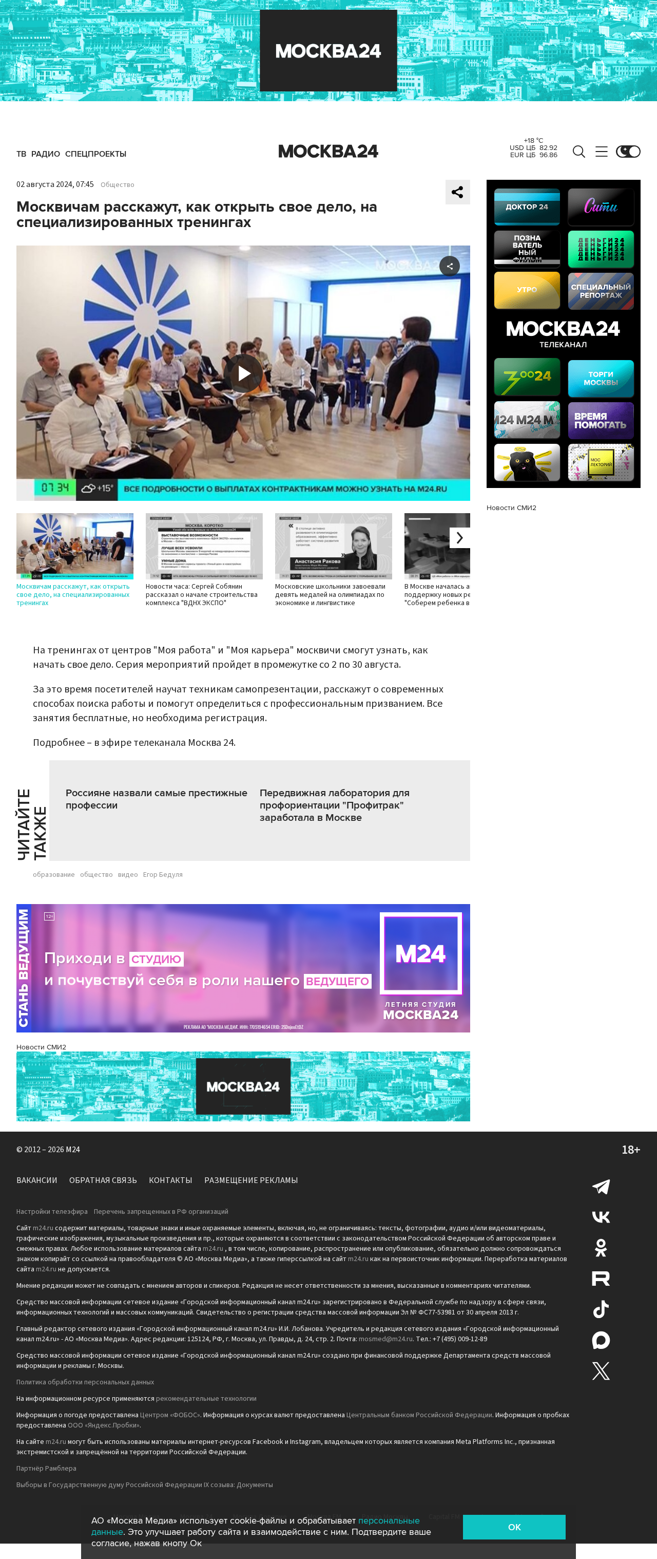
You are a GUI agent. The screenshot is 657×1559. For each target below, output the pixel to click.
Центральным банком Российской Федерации (419, 1415)
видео (128, 874)
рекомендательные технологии (206, 1399)
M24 (73, 1149)
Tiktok (601, 1309)
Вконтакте (601, 1217)
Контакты (170, 1180)
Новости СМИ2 (41, 1047)
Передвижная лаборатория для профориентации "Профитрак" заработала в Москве (335, 805)
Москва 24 (328, 151)
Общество (117, 185)
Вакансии (36, 1180)
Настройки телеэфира (52, 1212)
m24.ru (43, 1228)
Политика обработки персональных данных (85, 1382)
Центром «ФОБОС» (170, 1415)
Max (601, 1340)
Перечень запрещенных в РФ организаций (161, 1212)
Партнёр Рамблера (46, 1468)
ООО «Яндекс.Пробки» (104, 1425)
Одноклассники (601, 1247)
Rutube (601, 1278)
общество (96, 874)
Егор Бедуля (163, 874)
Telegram (601, 1186)
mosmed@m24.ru (386, 1339)
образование (54, 874)
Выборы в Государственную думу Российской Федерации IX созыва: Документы (144, 1485)
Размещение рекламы (251, 1180)
